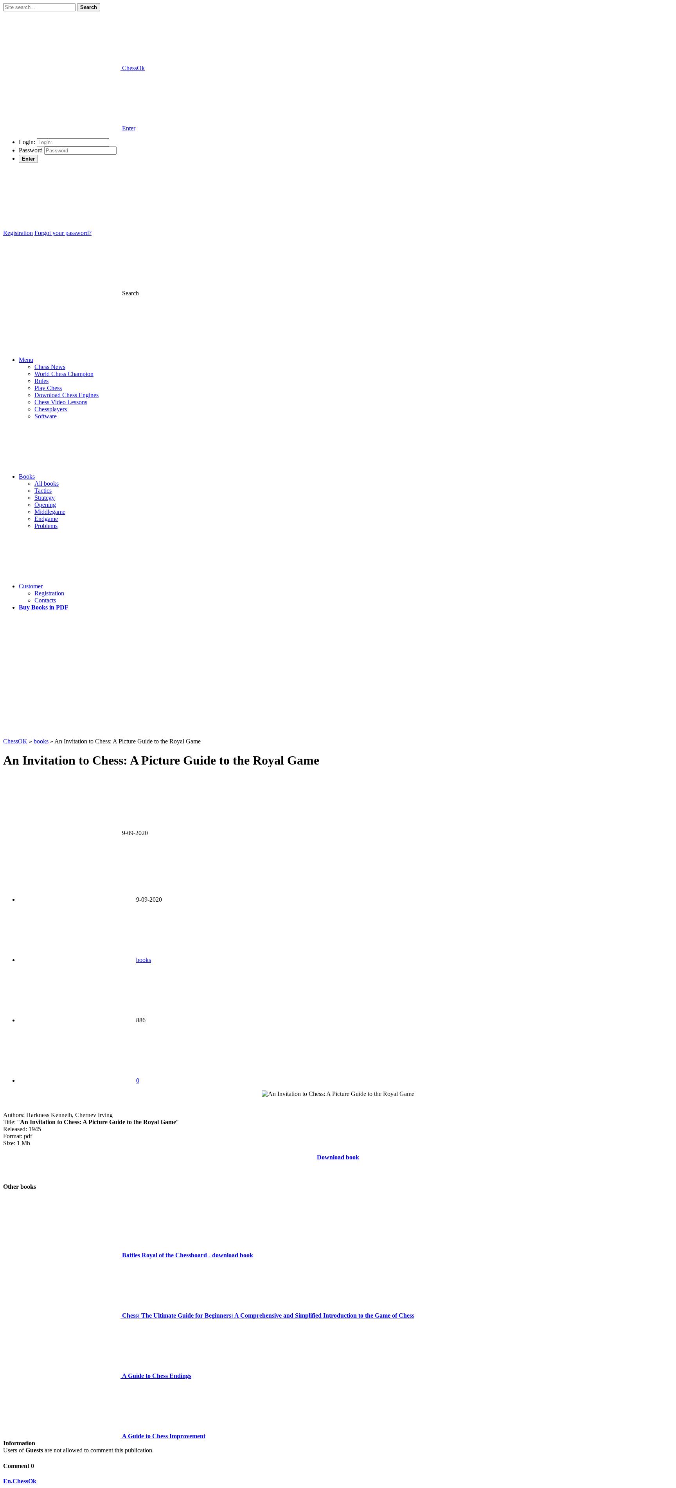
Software (45, 416)
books (143, 959)
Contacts (45, 600)
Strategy (44, 497)
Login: (27, 142)
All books (46, 483)
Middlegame (49, 511)
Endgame (46, 518)
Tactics (43, 490)
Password (31, 150)
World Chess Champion (63, 374)
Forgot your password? (63, 233)
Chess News (49, 366)
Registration (18, 233)
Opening (45, 504)
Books (27, 476)
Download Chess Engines (66, 395)
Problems (46, 526)
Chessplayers (50, 409)
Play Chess (48, 388)
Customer (31, 586)
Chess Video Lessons (60, 402)
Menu (26, 359)
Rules (41, 381)
